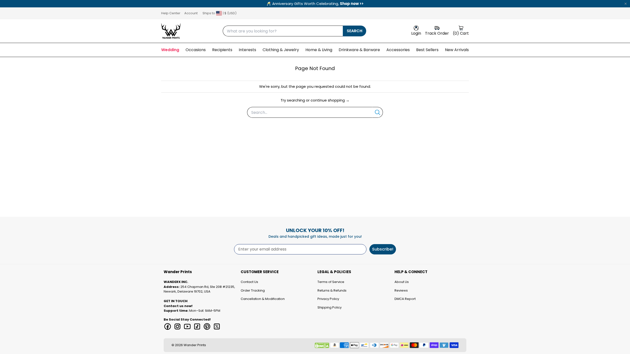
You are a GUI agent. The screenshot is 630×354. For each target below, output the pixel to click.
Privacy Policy (328, 298)
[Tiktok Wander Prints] (197, 326)
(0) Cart (461, 33)
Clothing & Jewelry (281, 50)
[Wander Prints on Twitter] (217, 326)
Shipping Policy (329, 307)
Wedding (170, 50)
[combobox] (283, 31)
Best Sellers (427, 50)
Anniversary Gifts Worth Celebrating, (315, 3)
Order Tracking (253, 290)
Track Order (437, 33)
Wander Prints (195, 345)
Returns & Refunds (331, 290)
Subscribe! (382, 249)
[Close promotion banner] (625, 4)
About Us (401, 282)
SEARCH (354, 31)
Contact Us (249, 282)
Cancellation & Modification (263, 298)
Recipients (222, 50)
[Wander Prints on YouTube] (187, 326)
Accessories (398, 50)
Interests (247, 50)
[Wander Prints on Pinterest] (207, 326)
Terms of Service (330, 282)
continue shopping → (330, 100)
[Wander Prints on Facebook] (168, 326)
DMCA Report (405, 298)
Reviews (401, 290)
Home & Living (318, 50)
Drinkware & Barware (359, 50)
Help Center (170, 13)
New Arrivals (457, 50)
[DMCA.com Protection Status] (322, 345)
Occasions (196, 50)
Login (416, 33)
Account (191, 13)
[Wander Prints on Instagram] (177, 326)
